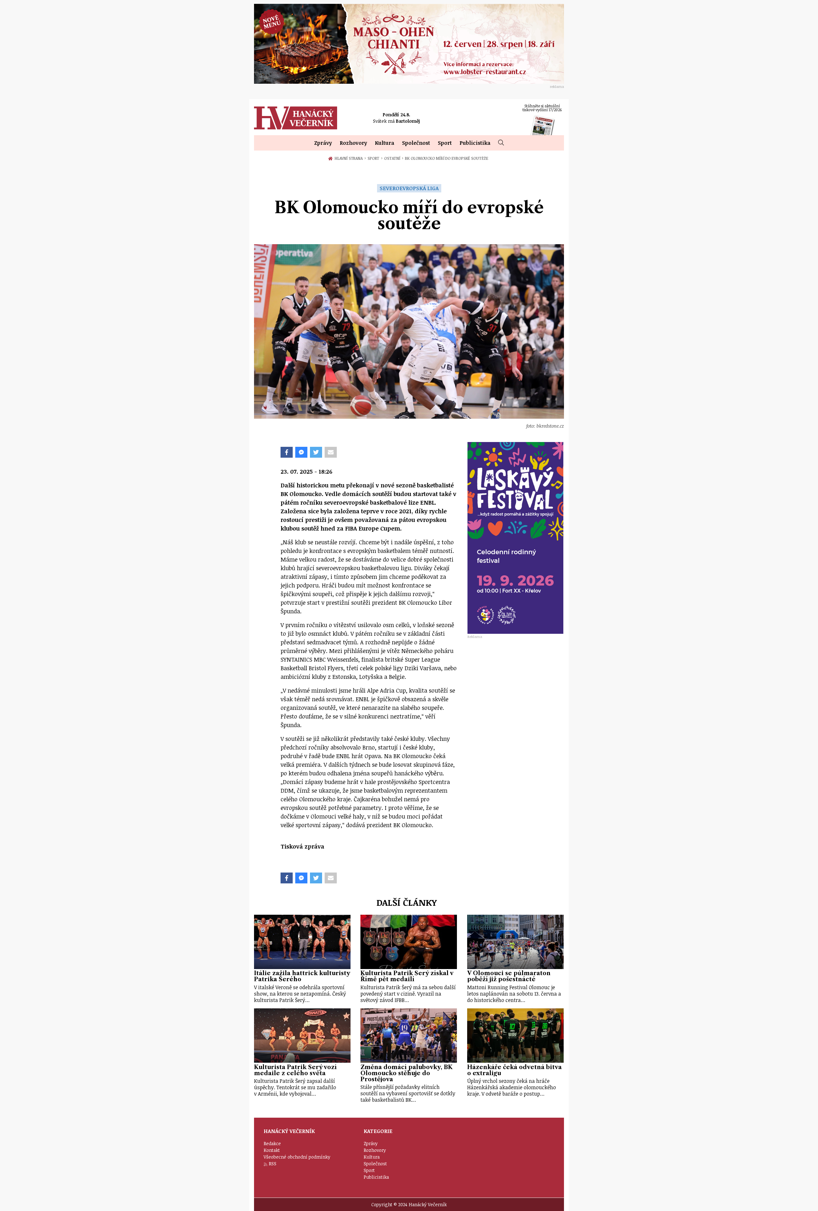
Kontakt (272, 1150)
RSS (272, 1164)
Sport (445, 142)
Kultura (384, 142)
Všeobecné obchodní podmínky (297, 1157)
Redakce (272, 1143)
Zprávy (323, 142)
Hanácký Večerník (295, 118)
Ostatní (393, 158)
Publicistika (474, 142)
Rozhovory (353, 142)
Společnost (416, 142)
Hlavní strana (350, 158)
